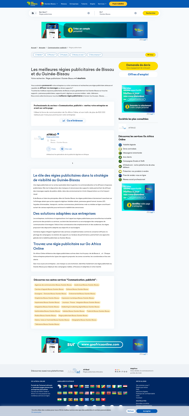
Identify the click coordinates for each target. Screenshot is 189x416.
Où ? (101, 12)
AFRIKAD (51, 134)
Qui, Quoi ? (43, 12)
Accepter (147, 411)
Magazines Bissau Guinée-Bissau (47, 307)
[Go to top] (165, 404)
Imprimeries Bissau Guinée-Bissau (47, 302)
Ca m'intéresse (75, 120)
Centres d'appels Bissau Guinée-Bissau (49, 289)
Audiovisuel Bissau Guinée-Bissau (86, 285)
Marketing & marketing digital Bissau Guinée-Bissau (80, 307)
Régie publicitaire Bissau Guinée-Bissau (73, 315)
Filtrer (151, 55)
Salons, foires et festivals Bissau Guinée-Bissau (52, 320)
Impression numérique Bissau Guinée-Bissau (78, 298)
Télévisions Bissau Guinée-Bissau (47, 324)
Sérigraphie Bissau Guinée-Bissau (84, 320)
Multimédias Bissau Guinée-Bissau (47, 311)
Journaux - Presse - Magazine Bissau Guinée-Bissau (81, 302)
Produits (65, 55)
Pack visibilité (118, 4)
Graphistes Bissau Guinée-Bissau (47, 298)
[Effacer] (89, 13)
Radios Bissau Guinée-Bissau (45, 315)
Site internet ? (96, 55)
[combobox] (33, 13)
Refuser (131, 411)
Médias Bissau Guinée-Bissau (73, 311)
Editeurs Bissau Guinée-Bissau (77, 289)
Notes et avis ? (79, 55)
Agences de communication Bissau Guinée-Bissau (53, 285)
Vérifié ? (40, 55)
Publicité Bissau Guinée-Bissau (98, 311)
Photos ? (52, 55)
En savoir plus (36, 412)
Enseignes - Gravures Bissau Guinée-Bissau (50, 294)
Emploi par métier (142, 387)
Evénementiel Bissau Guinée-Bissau (82, 294)
